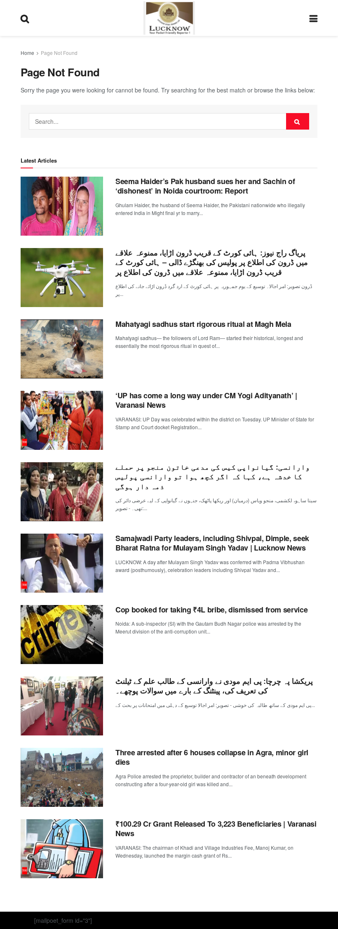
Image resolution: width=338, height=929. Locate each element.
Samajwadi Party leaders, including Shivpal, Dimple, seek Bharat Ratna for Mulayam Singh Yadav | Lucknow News (212, 543)
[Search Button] (297, 121)
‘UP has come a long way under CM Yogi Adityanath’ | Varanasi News (206, 400)
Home (27, 52)
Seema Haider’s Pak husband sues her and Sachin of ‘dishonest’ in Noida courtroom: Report (205, 186)
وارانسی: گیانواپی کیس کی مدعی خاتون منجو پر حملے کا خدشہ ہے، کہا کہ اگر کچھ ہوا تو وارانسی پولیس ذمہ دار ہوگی (212, 476)
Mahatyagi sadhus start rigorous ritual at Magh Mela (203, 324)
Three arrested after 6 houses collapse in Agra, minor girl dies (211, 757)
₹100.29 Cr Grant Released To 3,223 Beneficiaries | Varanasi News (216, 828)
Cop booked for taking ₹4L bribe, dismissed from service (211, 609)
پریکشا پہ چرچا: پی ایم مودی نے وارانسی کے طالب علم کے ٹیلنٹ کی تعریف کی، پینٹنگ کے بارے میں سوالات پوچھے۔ (214, 686)
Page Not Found (59, 52)
